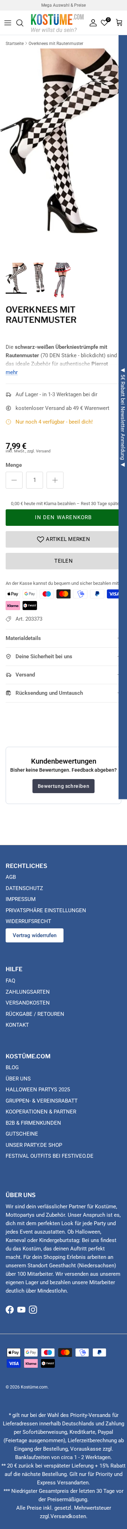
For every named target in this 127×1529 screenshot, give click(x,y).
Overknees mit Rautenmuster (56, 43)
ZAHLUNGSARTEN (28, 992)
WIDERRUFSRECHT (28, 921)
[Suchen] (23, 23)
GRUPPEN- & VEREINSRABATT (42, 1101)
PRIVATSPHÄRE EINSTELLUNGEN (46, 910)
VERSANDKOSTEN (28, 1003)
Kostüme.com (34, 1387)
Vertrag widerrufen (34, 935)
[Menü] (8, 23)
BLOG (12, 1067)
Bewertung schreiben (63, 786)
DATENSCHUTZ (24, 888)
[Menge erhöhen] (55, 480)
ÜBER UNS (18, 1079)
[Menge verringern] (14, 480)
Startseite (15, 43)
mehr (12, 372)
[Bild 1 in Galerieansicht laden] (63, 140)
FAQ (10, 981)
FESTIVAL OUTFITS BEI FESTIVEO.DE (49, 1156)
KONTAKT (17, 1025)
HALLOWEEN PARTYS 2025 (38, 1089)
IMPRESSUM (21, 899)
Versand (25, 675)
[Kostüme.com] (57, 22)
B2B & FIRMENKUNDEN (33, 1123)
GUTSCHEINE (22, 1134)
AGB (11, 877)
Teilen (63, 561)
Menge (14, 465)
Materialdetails (23, 638)
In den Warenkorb (63, 517)
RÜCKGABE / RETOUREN (35, 1014)
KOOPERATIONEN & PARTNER (41, 1112)
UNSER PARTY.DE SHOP (34, 1145)
